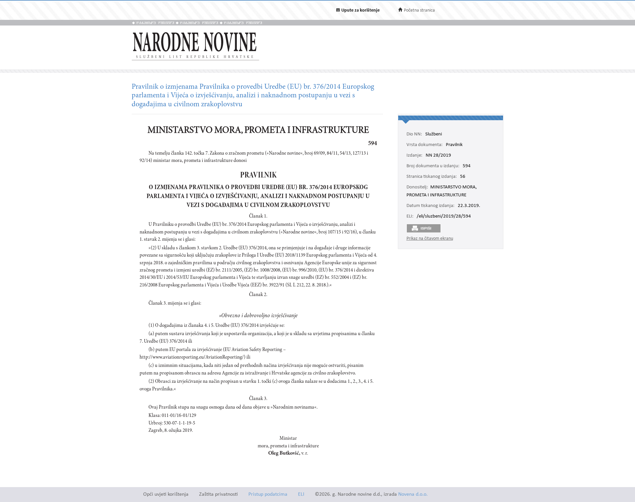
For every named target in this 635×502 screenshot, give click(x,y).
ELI (301, 494)
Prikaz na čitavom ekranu (429, 238)
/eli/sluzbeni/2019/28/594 (444, 216)
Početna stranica (419, 10)
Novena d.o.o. (413, 494)
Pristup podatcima (267, 494)
